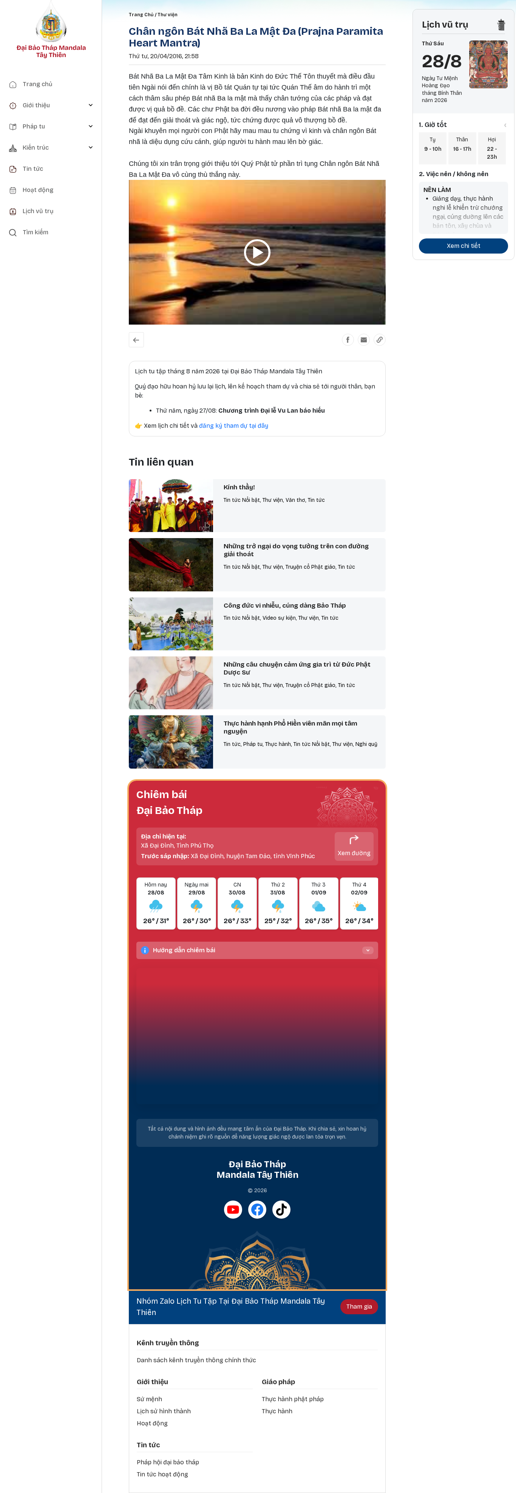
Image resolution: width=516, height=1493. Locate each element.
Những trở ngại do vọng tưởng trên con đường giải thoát (296, 550)
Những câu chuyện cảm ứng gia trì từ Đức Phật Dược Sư (297, 668)
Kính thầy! (239, 487)
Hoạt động (152, 1423)
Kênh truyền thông (168, 1343)
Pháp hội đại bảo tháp (168, 1462)
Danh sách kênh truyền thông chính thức (196, 1360)
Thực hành (277, 1411)
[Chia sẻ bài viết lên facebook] (348, 340)
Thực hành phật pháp (293, 1399)
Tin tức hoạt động (162, 1474)
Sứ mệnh (149, 1399)
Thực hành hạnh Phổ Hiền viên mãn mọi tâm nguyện (290, 727)
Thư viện (168, 14)
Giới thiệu (152, 1382)
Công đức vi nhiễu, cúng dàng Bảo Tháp (285, 606)
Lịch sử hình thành (164, 1411)
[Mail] (364, 340)
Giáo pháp (278, 1382)
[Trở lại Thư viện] (136, 339)
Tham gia (359, 1306)
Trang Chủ (141, 14)
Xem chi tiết (463, 245)
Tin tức (148, 1445)
